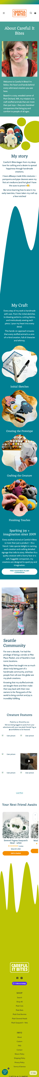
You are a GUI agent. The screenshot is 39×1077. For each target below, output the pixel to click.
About (19, 1037)
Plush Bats (19, 1010)
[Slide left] (35, 819)
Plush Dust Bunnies (19, 1014)
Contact (19, 1050)
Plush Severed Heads (19, 1019)
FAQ (19, 1046)
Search (19, 998)
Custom (19, 1041)
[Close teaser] (8, 1068)
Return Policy (19, 1054)
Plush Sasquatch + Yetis (19, 1023)
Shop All (19, 1002)
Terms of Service (20, 1067)
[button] (31, 13)
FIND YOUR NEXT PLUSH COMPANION (19, 572)
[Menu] (4, 13)
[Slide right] (35, 815)
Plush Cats (19, 1006)
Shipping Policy (19, 1058)
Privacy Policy (19, 1062)
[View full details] (16, 825)
